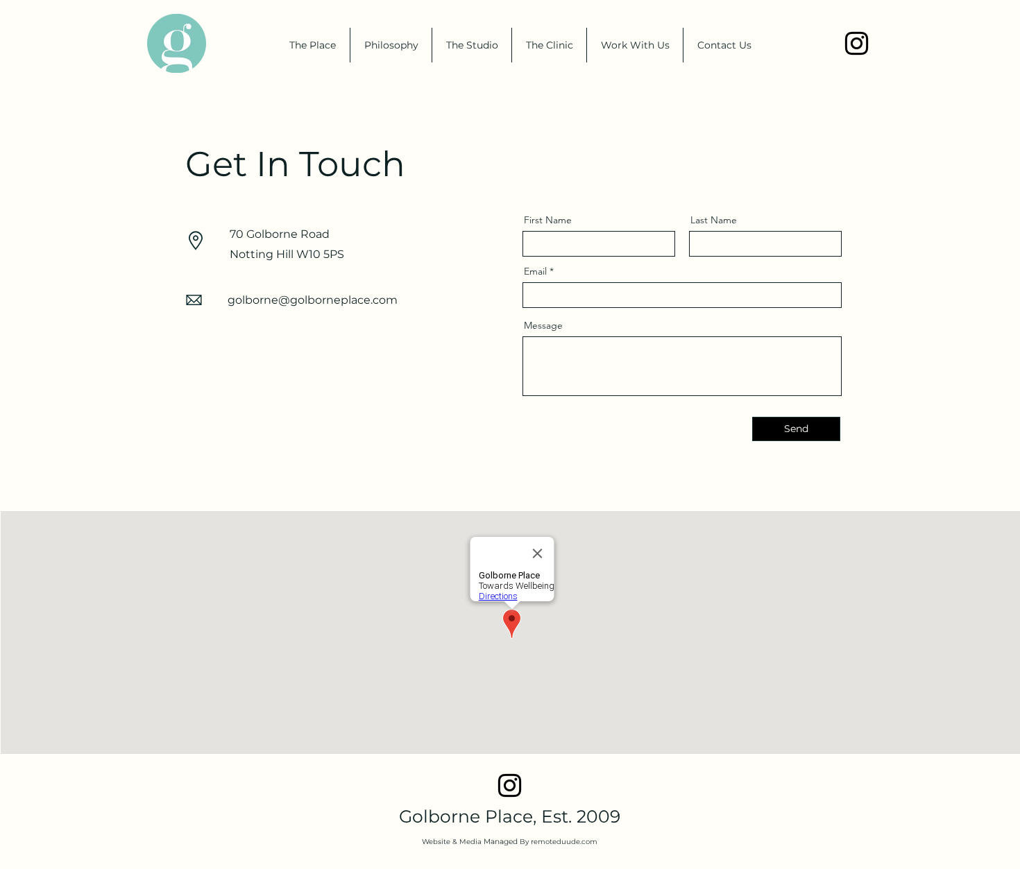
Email (535, 271)
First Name (548, 220)
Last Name (713, 220)
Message (543, 325)
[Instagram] (856, 43)
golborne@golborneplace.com (313, 300)
